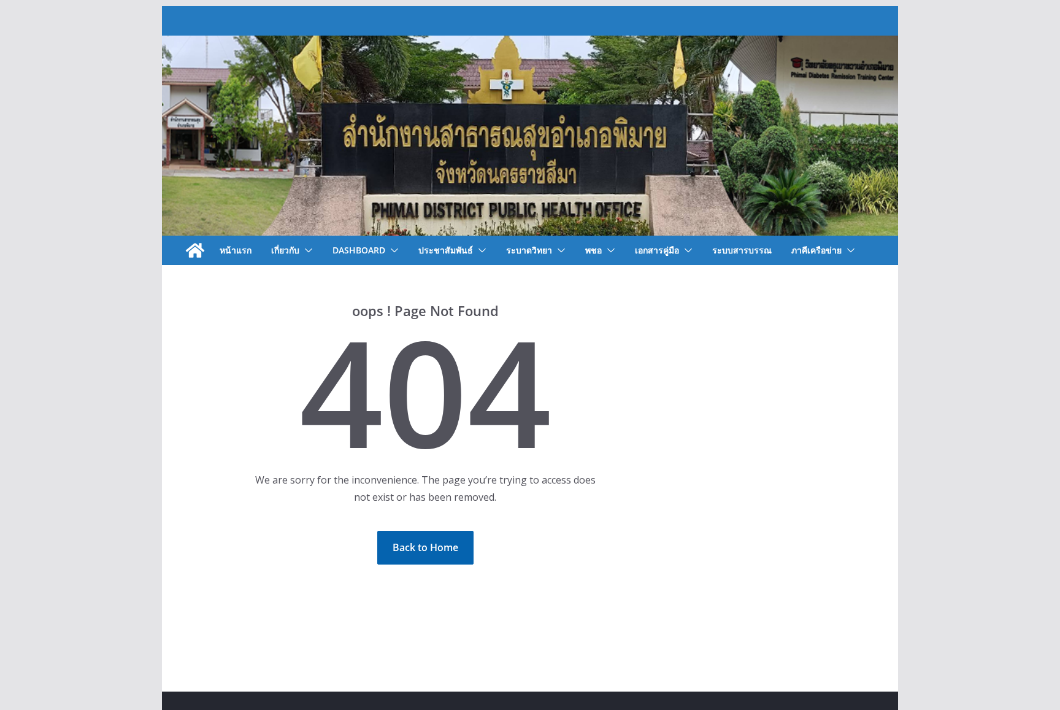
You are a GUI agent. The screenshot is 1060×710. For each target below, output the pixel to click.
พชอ (593, 250)
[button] (306, 250)
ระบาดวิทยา (529, 250)
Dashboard (358, 250)
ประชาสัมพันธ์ (445, 250)
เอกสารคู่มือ (657, 250)
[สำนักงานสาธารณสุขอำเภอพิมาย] (195, 250)
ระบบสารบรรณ (742, 250)
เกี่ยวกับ (285, 250)
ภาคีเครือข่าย (816, 250)
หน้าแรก (236, 250)
